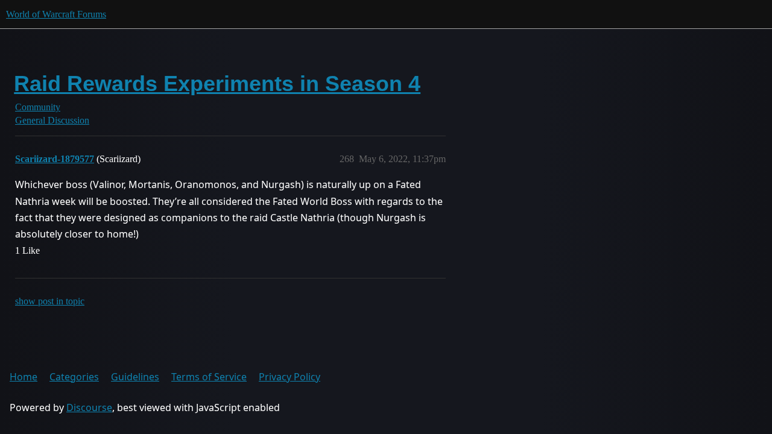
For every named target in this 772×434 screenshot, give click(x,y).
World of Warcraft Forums (56, 14)
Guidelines (135, 376)
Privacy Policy (289, 376)
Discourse (89, 407)
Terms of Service (209, 376)
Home (23, 376)
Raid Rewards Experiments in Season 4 (217, 83)
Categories (74, 376)
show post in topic (49, 301)
